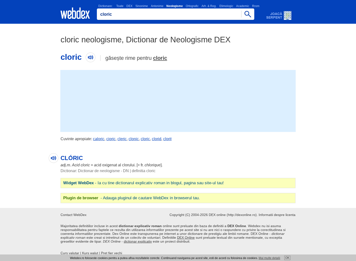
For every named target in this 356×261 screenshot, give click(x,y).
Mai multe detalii (269, 258)
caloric (98, 139)
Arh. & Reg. (209, 6)
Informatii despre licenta (277, 215)
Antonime (157, 6)
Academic (242, 6)
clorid (156, 139)
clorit (167, 139)
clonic (134, 139)
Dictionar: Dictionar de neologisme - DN (95, 171)
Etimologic (226, 6)
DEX (129, 6)
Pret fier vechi (111, 253)
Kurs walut (90, 253)
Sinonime (141, 6)
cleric (122, 139)
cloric (160, 58)
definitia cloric (143, 171)
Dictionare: (105, 6)
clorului (128, 165)
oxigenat (109, 165)
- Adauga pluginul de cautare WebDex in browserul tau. (131, 198)
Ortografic (192, 6)
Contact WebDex (73, 215)
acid (97, 165)
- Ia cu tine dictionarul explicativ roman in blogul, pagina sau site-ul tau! (143, 183)
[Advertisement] (178, 100)
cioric (111, 139)
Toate (120, 6)
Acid (76, 165)
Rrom (255, 6)
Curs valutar (70, 253)
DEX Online (186, 237)
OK (287, 258)
